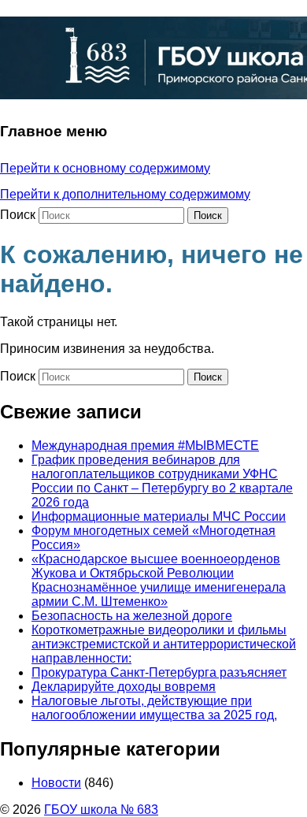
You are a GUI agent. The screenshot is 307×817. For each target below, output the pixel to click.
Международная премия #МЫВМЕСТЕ (145, 445)
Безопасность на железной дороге (131, 615)
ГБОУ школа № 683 (101, 809)
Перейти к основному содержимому (105, 168)
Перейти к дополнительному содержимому (125, 194)
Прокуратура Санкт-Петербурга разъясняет (159, 672)
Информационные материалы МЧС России (158, 516)
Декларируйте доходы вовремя (123, 686)
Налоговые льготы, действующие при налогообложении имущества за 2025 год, (154, 708)
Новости (56, 782)
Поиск (17, 214)
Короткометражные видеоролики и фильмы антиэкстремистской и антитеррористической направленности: (163, 644)
